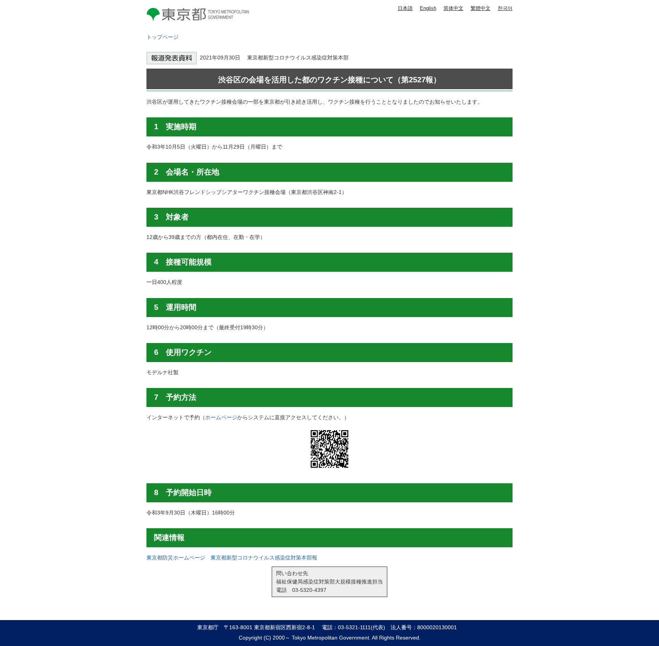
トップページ (162, 37)
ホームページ (221, 417)
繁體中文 (480, 8)
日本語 (405, 8)
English (428, 8)
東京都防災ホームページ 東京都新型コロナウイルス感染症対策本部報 (231, 558)
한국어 (505, 8)
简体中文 (453, 8)
